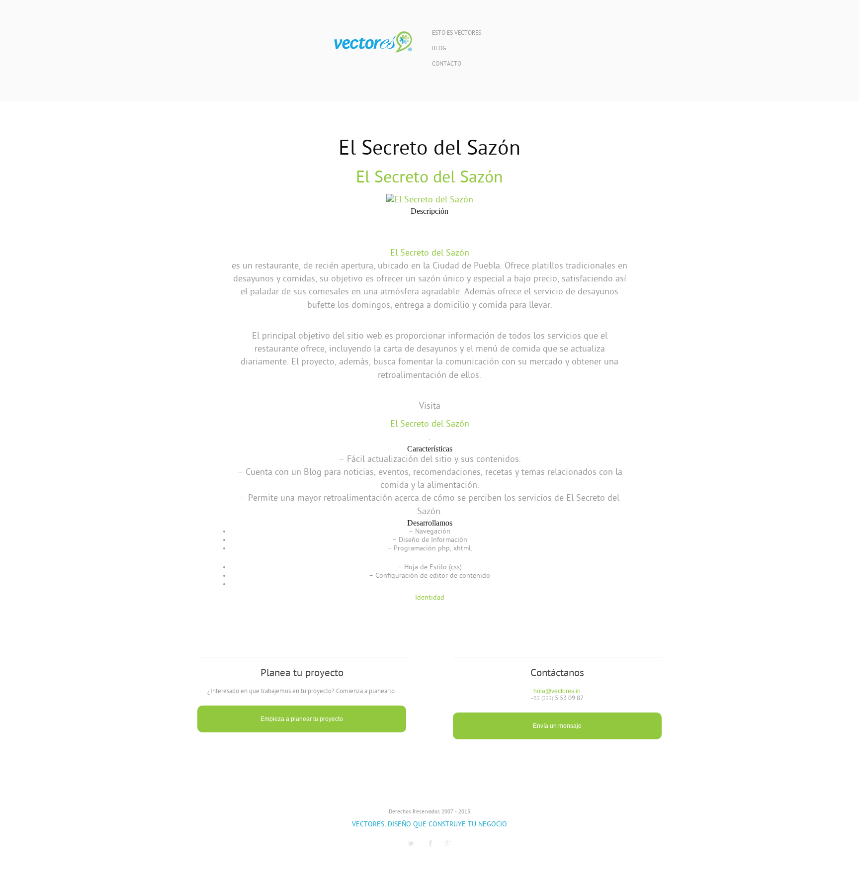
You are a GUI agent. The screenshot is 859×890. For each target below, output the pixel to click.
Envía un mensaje (557, 725)
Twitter (411, 843)
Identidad (429, 598)
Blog (439, 49)
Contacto (446, 64)
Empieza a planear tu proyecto (301, 718)
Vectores (373, 42)
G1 (448, 843)
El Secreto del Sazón (429, 178)
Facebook (430, 843)
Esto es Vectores (456, 33)
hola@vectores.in (557, 691)
